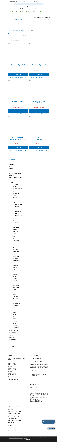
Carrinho (29, 8)
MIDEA (14, 294)
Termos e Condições (14, 417)
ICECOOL (15, 197)
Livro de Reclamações (14, 424)
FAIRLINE (15, 305)
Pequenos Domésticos (15, 344)
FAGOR (15, 269)
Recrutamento (12, 418)
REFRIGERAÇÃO (13, 330)
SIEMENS (15, 249)
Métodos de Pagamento (15, 411)
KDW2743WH (18, 211)
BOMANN (15, 292)
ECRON (15, 267)
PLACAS (11, 166)
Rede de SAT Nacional (14, 420)
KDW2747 (17, 213)
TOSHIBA (15, 184)
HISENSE (15, 186)
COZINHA (11, 164)
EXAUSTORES (12, 171)
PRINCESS (15, 296)
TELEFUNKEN (16, 327)
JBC (14, 316)
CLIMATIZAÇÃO (13, 333)
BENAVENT (16, 256)
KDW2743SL (18, 209)
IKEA (14, 301)
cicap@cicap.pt (36, 400)
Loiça (28, 30)
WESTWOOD (16, 287)
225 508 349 (35, 399)
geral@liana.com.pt (26, 1)
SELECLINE (16, 227)
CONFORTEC (16, 303)
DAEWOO (15, 265)
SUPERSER (16, 251)
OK (13, 220)
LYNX (14, 245)
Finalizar (37, 8)
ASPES (14, 254)
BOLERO (15, 258)
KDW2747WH (18, 215)
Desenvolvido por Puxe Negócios (18, 438)
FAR (14, 307)
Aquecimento (12, 339)
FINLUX (15, 310)
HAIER (14, 312)
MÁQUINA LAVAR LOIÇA (17, 180)
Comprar (18, 74)
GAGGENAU (16, 240)
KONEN (15, 200)
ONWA (14, 276)
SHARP (15, 229)
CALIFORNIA (16, 260)
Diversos (11, 346)
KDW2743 (17, 206)
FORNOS (11, 175)
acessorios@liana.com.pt (39, 372)
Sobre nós (11, 409)
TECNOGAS (16, 281)
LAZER (15, 289)
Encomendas (33, 389)
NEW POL (15, 319)
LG (13, 243)
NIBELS (15, 274)
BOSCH (15, 238)
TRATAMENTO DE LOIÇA (19, 30)
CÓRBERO (15, 263)
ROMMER (15, 222)
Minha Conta (21, 8)
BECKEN (15, 195)
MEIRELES (15, 298)
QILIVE (15, 323)
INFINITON (16, 193)
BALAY (14, 236)
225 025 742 (36, 358)
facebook (36, 1)
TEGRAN (15, 283)
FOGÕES (11, 168)
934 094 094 (37, 361)
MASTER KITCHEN (18, 189)
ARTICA (15, 191)
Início (9, 30)
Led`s (10, 341)
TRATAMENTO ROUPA (15, 173)
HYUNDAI (15, 272)
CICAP (10, 425)
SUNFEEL (15, 231)
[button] (18, 77)
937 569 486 (37, 366)
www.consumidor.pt (34, 402)
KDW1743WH (18, 204)
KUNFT (15, 202)
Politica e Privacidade (14, 415)
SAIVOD (15, 278)
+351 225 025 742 (14, 1)
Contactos (11, 422)
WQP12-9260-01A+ (20, 218)
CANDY (15, 234)
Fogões (11, 335)
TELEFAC (15, 325)
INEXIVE (15, 314)
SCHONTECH (16, 225)
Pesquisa (42, 3)
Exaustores (12, 337)
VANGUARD (16, 285)
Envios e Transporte (14, 413)
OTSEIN (15, 247)
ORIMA (15, 321)
